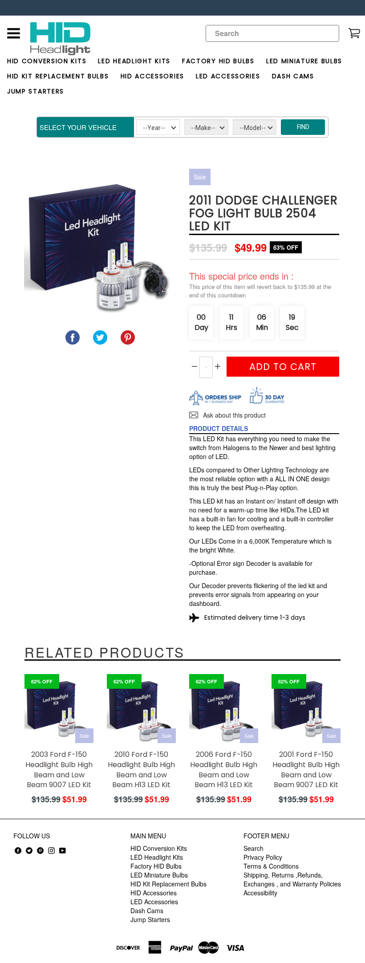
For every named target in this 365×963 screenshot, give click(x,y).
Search (253, 848)
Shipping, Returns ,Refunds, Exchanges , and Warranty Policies (292, 879)
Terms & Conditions (271, 865)
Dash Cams (293, 76)
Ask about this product (233, 414)
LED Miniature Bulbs (304, 61)
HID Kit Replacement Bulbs (58, 76)
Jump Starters (35, 91)
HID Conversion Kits (46, 61)
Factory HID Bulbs (218, 61)
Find (303, 126)
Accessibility (260, 892)
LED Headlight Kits (134, 61)
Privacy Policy (262, 857)
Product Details (218, 428)
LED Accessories (228, 76)
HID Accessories (153, 76)
